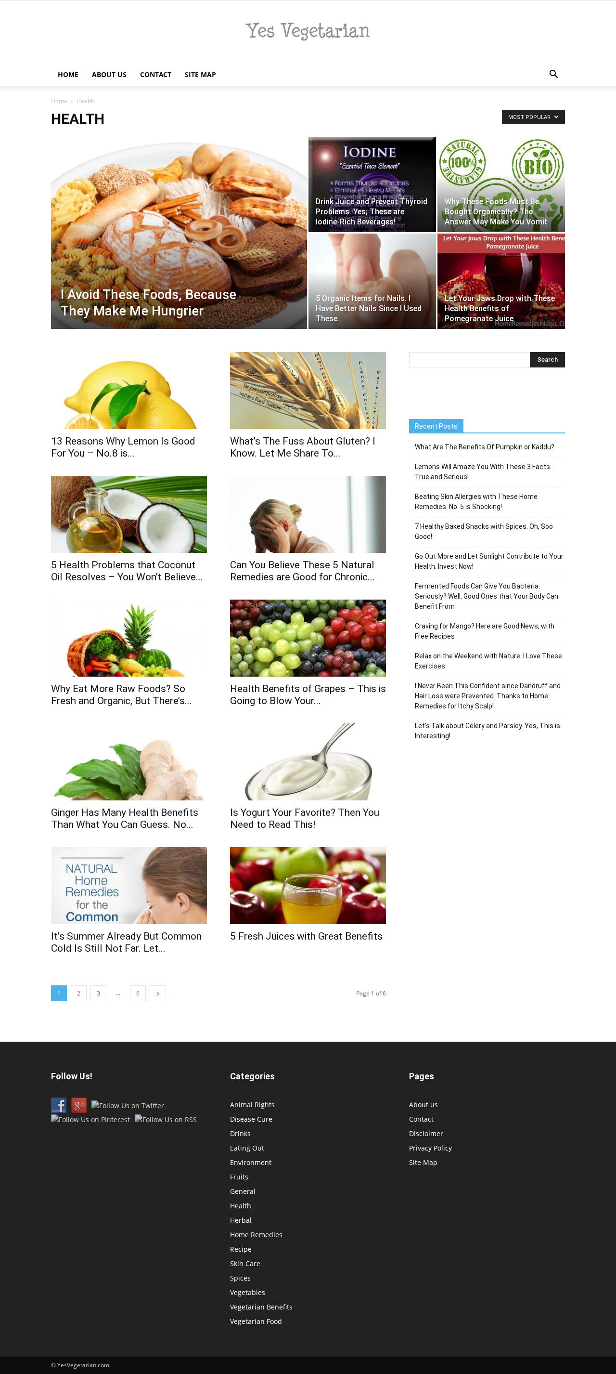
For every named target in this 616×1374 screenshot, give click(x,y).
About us (109, 74)
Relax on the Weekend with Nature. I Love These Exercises (488, 661)
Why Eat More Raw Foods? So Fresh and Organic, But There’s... (121, 695)
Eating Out (247, 1147)
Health (240, 1205)
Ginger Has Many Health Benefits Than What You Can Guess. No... (124, 818)
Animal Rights (252, 1104)
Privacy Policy (430, 1147)
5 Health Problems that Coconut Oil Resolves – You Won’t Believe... (127, 571)
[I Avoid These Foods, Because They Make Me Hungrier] (179, 248)
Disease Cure (251, 1119)
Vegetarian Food (256, 1321)
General (243, 1191)
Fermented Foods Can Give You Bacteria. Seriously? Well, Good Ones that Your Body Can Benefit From (486, 596)
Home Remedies (256, 1234)
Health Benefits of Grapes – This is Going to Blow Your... (308, 695)
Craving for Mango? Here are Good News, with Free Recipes (484, 631)
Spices (240, 1277)
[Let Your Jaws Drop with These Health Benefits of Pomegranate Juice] (501, 281)
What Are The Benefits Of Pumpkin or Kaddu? (484, 447)
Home (68, 74)
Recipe (241, 1249)
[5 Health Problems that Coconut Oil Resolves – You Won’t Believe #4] (129, 514)
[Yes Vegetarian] (308, 32)
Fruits (239, 1176)
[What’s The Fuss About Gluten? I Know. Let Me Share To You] (308, 390)
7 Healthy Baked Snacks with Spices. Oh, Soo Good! (484, 531)
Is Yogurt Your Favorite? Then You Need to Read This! (304, 818)
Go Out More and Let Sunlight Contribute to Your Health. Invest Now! (489, 561)
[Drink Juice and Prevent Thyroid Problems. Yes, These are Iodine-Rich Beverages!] (372, 184)
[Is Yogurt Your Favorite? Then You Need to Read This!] (308, 761)
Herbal (241, 1220)
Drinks (240, 1133)
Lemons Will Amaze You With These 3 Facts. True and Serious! (483, 472)
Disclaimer (426, 1133)
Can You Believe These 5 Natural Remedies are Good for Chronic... (302, 571)
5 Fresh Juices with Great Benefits (306, 936)
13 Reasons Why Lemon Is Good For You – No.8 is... (123, 447)
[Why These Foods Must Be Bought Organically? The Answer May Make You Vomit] (501, 184)
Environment (250, 1162)
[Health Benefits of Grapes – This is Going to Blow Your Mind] (308, 638)
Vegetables (247, 1292)
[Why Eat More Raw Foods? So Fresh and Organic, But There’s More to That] (129, 638)
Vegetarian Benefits (261, 1306)
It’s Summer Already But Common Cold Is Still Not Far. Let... (126, 942)
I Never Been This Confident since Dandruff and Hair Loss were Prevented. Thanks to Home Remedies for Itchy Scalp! (488, 696)
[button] (553, 75)
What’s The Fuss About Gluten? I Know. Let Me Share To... (302, 447)
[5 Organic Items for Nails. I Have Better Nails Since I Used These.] (372, 281)
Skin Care (245, 1263)
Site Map (200, 74)
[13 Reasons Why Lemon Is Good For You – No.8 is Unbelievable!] (129, 390)
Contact (155, 74)
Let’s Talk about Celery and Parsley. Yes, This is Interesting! (487, 731)
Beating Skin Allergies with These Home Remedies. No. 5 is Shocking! (476, 501)
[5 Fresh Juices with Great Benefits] (308, 885)
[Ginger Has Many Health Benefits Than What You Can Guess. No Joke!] (129, 761)
